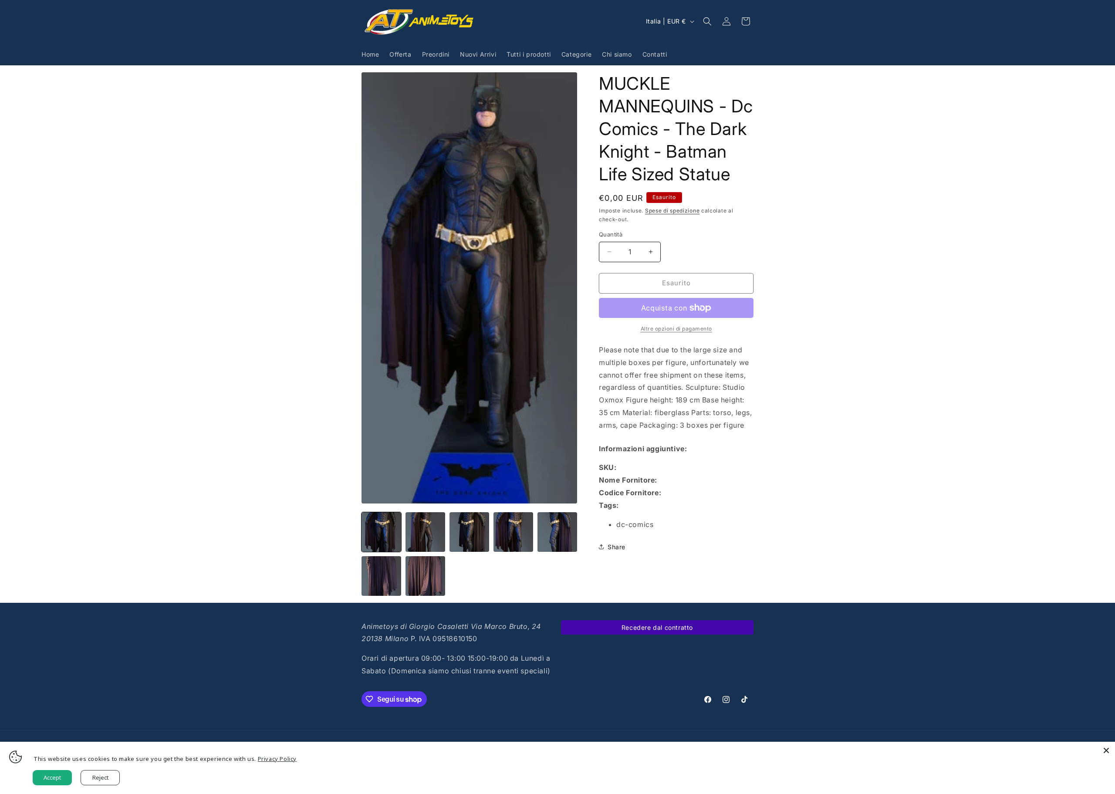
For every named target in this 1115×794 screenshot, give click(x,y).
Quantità (610, 234)
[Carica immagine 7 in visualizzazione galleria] (425, 576)
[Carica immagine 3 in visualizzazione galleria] (469, 532)
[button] (707, 21)
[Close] (1106, 750)
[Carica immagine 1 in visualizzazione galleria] (381, 532)
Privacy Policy (277, 759)
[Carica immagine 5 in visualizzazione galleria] (557, 532)
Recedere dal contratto (657, 627)
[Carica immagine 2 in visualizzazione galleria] (425, 532)
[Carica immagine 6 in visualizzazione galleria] (381, 576)
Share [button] (616, 547)
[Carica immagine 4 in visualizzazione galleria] (513, 532)
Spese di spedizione (672, 210)
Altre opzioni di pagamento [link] (676, 328)
